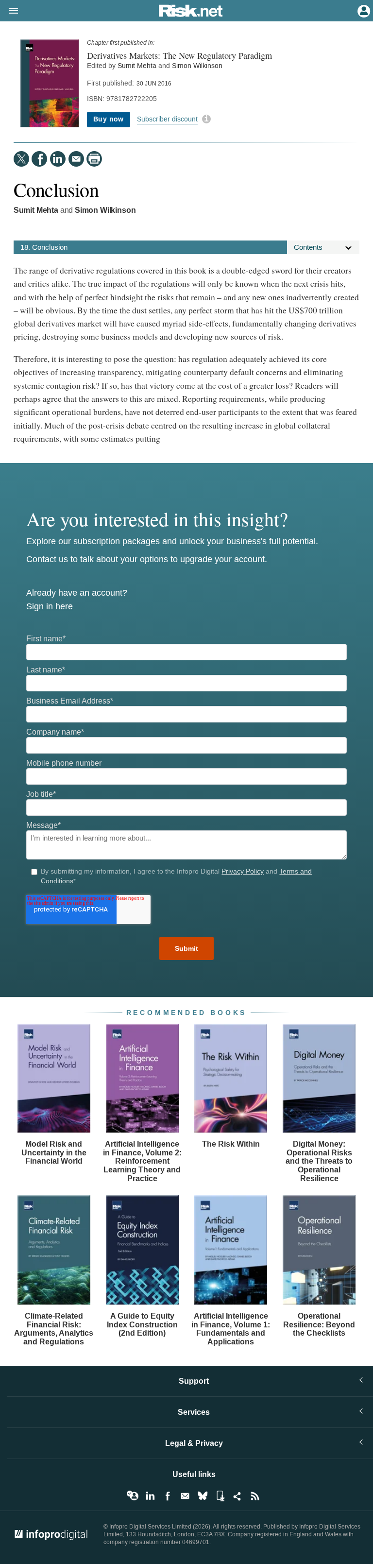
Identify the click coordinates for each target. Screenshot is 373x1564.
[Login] (363, 10)
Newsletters (185, 1496)
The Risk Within (231, 1144)
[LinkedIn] (58, 159)
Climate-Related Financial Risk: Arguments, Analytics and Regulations (53, 1328)
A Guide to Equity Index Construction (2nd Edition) (142, 1324)
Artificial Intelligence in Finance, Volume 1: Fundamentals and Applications (230, 1328)
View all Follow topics (132, 1496)
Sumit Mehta (137, 65)
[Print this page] (94, 159)
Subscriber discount (167, 119)
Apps (220, 1496)
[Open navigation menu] (9, 11)
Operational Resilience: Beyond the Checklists (319, 1324)
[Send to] (76, 159)
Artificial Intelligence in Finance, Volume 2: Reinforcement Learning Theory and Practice (142, 1161)
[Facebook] (39, 159)
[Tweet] (21, 159)
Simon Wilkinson (197, 65)
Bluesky (202, 1496)
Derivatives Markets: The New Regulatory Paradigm (179, 55)
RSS (255, 1496)
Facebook (167, 1496)
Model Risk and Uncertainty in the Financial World (53, 1152)
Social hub (237, 1496)
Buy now (108, 119)
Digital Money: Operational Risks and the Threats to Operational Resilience (319, 1161)
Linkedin (150, 1496)
